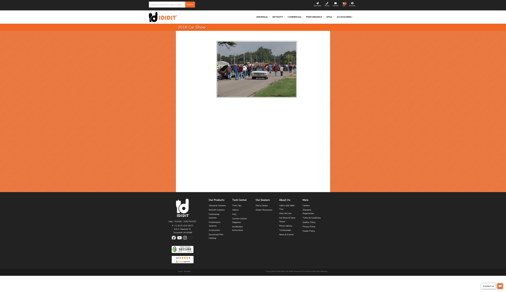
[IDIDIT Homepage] (164, 17)
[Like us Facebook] (174, 238)
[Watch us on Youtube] (179, 238)
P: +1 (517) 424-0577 (182, 225)
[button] (172, 5)
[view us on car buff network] (190, 239)
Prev (220, 37)
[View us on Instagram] (185, 238)
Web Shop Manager (320, 271)
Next (240, 37)
